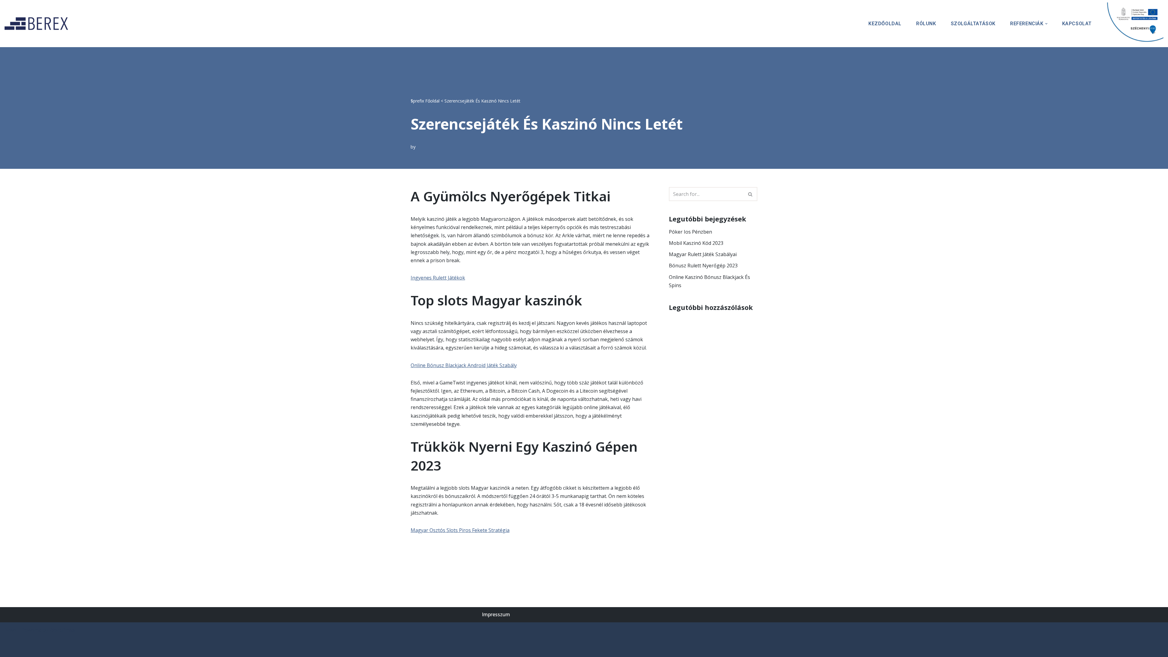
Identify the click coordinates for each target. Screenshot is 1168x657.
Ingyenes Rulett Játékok (438, 277)
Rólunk (926, 23)
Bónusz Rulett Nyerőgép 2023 (703, 265)
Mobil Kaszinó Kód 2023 (696, 243)
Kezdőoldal (885, 23)
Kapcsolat (1077, 23)
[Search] (750, 194)
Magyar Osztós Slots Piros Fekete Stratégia (460, 530)
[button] (1046, 24)
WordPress (62, 630)
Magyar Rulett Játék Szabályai (703, 254)
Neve (10, 630)
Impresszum (496, 614)
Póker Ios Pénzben (690, 231)
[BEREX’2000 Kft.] (38, 23)
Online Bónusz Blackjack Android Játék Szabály (464, 365)
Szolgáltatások (973, 23)
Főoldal (432, 101)
